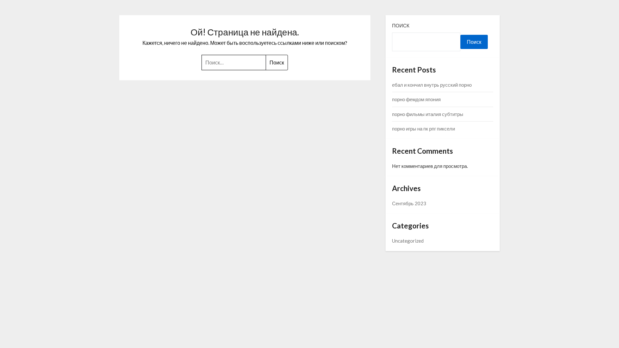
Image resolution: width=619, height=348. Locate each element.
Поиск (400, 25)
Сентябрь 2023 (409, 203)
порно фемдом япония (416, 99)
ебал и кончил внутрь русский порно (432, 85)
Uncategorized (408, 241)
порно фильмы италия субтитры (427, 114)
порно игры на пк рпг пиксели (423, 128)
